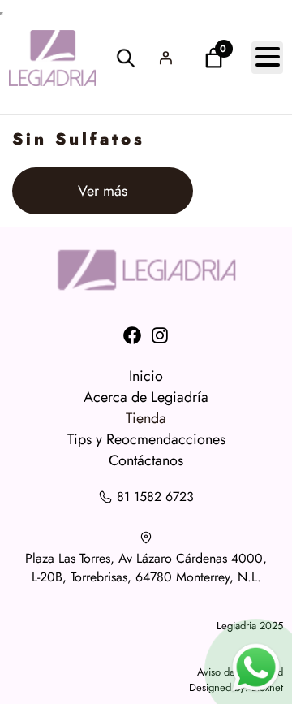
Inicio (146, 376)
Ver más (126, 196)
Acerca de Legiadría (146, 397)
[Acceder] (165, 57)
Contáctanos (146, 460)
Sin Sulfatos (78, 139)
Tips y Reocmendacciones (146, 439)
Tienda (146, 418)
